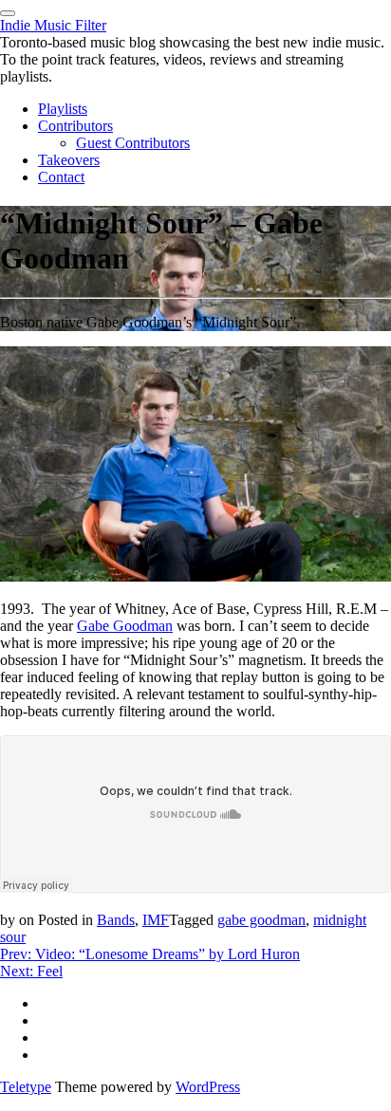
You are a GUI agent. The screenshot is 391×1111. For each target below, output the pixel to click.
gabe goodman (261, 920)
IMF (155, 920)
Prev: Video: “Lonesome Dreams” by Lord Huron (150, 954)
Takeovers (69, 160)
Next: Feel (31, 971)
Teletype (25, 1087)
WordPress (208, 1087)
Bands (116, 920)
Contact (61, 177)
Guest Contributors (133, 143)
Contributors (75, 126)
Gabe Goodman (125, 626)
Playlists (62, 109)
